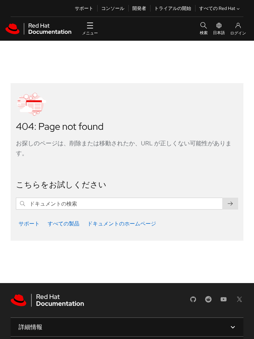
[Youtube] (224, 301)
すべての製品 (63, 223)
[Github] (193, 301)
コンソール (112, 8)
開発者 (139, 8)
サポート (84, 8)
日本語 (219, 32)
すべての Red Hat (217, 8)
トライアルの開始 (172, 8)
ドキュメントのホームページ (121, 223)
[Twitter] (239, 301)
